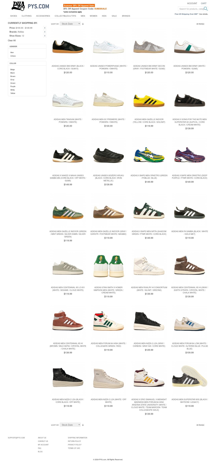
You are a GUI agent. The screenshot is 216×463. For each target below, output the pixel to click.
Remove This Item (44, 27)
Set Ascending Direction (83, 24)
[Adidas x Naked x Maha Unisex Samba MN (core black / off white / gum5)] (67, 154)
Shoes (13, 15)
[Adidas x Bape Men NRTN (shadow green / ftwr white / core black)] (149, 210)
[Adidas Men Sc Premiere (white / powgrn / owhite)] (108, 98)
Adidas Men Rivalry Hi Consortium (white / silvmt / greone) (149, 288)
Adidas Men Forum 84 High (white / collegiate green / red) (108, 344)
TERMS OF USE (74, 448)
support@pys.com (16, 438)
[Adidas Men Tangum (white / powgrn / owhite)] (67, 98)
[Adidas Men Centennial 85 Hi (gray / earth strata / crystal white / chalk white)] (189, 266)
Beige (12, 69)
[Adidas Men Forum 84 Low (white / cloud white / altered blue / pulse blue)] (189, 322)
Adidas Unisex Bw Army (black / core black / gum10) (68, 67)
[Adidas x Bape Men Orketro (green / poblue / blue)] (149, 154)
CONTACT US (43, 441)
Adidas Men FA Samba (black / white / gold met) (189, 232)
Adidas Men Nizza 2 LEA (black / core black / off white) (68, 400)
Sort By (55, 24)
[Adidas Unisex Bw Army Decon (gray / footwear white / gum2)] (149, 45)
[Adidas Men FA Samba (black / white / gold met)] (189, 210)
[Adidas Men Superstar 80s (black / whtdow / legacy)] (189, 378)
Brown (12, 76)
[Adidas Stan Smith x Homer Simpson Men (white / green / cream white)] (108, 266)
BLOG (40, 452)
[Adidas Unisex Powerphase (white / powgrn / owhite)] (108, 45)
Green (12, 83)
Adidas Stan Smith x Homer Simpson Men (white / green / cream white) (108, 290)
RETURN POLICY (74, 441)
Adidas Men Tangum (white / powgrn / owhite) (68, 120)
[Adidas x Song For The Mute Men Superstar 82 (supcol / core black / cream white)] (189, 98)
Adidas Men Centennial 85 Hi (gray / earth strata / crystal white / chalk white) (189, 290)
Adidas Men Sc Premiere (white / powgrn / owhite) (108, 120)
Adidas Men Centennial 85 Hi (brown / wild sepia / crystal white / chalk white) (68, 346)
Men (83, 15)
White (12, 89)
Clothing (26, 15)
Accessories (43, 15)
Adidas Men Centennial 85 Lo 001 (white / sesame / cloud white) (68, 288)
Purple (12, 86)
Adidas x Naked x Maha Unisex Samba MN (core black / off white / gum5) (68, 178)
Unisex (13, 55)
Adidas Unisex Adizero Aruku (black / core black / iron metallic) (108, 178)
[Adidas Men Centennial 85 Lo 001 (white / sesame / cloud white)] (67, 266)
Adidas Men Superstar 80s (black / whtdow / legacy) (190, 400)
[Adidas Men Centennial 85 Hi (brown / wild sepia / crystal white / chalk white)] (67, 322)
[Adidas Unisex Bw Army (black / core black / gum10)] (67, 45)
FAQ (39, 448)
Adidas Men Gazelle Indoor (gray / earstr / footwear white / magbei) (108, 232)
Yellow (12, 93)
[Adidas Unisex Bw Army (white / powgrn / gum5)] (189, 45)
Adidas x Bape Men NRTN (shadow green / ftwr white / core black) (149, 232)
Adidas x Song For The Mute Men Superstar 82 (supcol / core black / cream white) (190, 122)
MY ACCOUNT (43, 445)
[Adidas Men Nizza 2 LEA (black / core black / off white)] (67, 378)
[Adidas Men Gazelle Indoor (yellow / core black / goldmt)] (149, 98)
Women (93, 15)
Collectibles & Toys (65, 15)
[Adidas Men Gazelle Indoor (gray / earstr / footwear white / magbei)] (108, 210)
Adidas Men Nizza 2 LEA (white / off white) (108, 400)
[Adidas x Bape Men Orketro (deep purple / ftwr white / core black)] (189, 154)
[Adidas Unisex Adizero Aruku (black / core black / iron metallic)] (108, 154)
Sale (114, 15)
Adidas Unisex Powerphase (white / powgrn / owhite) (108, 67)
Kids (104, 15)
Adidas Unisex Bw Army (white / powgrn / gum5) (189, 67)
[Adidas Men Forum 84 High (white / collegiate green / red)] (108, 322)
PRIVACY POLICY (74, 445)
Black (12, 72)
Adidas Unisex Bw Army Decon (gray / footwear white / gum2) (149, 67)
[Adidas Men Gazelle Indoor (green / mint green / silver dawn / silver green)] (67, 210)
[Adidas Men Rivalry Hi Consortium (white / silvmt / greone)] (149, 266)
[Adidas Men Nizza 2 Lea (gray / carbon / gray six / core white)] (149, 322)
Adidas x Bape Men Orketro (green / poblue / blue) (149, 176)
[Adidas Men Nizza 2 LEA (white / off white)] (108, 378)
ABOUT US (42, 438)
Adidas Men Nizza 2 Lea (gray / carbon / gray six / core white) (149, 344)
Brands (126, 15)
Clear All (12, 40)
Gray (12, 79)
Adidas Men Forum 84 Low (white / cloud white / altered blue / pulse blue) (189, 346)
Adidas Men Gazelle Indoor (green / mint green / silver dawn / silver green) (67, 234)
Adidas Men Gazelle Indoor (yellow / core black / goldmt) (149, 120)
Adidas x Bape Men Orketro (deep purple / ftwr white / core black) (189, 176)
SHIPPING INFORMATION (77, 438)
